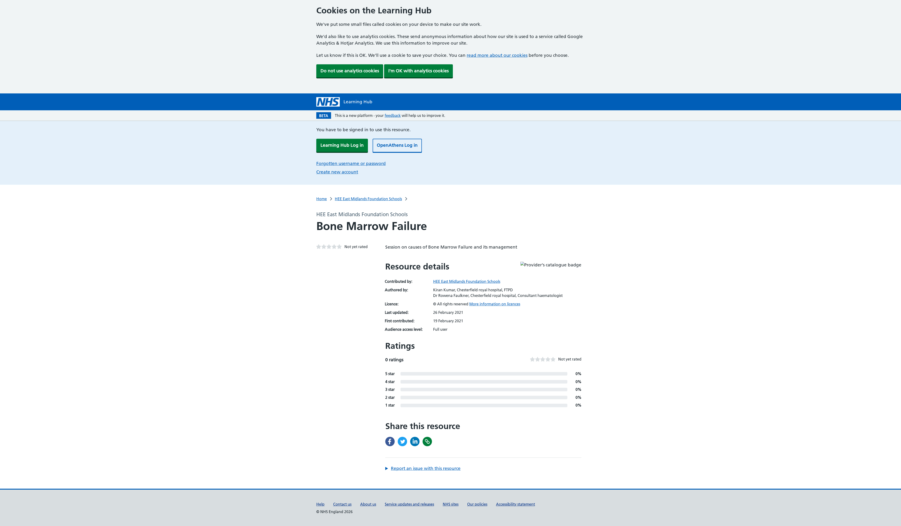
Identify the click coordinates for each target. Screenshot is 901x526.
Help (320, 504)
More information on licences (494, 304)
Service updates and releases (409, 504)
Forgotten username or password (351, 163)
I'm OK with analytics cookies (418, 70)
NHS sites (450, 504)
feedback (393, 115)
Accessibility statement (515, 504)
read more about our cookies (497, 55)
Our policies (477, 504)
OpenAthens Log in (397, 145)
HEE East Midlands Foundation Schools (368, 198)
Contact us (342, 504)
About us (368, 504)
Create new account (337, 172)
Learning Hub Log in (342, 145)
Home (321, 198)
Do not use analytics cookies (350, 70)
